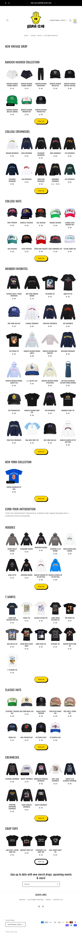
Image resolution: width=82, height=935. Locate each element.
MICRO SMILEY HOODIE (12, 550)
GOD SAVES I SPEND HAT (70, 712)
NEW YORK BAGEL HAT (27, 711)
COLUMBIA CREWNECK (12, 180)
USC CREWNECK (68, 323)
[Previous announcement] (27, 3)
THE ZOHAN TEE (14, 351)
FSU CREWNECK (70, 153)
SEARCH (22, 899)
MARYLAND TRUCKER (41, 249)
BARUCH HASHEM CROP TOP (32, 411)
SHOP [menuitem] (26, 35)
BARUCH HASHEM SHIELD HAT (55, 85)
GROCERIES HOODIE (41, 548)
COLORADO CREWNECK (41, 154)
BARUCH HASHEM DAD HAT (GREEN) (12, 111)
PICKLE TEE (26, 618)
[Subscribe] (57, 884)
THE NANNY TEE (70, 618)
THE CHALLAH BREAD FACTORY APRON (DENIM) (68, 382)
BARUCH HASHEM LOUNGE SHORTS (12, 85)
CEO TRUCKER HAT (14, 411)
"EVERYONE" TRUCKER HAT (12, 712)
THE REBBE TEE (50, 294)
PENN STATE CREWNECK (14, 440)
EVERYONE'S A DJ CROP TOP (41, 851)
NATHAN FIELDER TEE (40, 618)
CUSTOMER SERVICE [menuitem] (50, 35)
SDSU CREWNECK (55, 153)
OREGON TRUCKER (55, 223)
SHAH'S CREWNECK (41, 805)
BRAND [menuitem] (33, 35)
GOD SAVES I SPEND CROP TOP (12, 851)
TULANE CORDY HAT (70, 249)
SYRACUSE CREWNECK (50, 323)
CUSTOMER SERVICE (36, 899)
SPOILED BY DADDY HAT (55, 712)
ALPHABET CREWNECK (12, 779)
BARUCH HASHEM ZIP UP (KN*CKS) (68, 441)
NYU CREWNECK (50, 411)
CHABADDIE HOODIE (26, 549)
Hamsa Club (13, 931)
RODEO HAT (12, 737)
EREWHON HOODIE (26, 575)
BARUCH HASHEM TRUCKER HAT (26, 111)
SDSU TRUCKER (12, 223)
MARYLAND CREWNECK (40, 180)
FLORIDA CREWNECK (32, 323)
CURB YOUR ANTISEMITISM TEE (12, 619)
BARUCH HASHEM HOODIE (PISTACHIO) (50, 382)
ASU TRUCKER (41, 223)
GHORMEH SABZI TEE (67, 411)
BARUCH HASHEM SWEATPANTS (41, 85)
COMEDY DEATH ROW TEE (69, 645)
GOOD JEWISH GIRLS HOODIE (69, 550)
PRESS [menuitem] (39, 35)
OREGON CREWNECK (12, 153)
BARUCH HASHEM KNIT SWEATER (50, 352)
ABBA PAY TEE (68, 294)
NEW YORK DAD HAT (14, 323)
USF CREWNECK (70, 179)
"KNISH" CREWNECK (26, 779)
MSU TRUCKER (12, 249)
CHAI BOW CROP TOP (32, 440)
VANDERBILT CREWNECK (55, 180)
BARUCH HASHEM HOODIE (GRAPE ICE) (14, 382)
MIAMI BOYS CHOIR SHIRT (26, 645)
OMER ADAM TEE (41, 644)
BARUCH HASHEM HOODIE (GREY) (32, 352)
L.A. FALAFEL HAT (32, 381)
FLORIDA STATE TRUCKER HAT (70, 224)
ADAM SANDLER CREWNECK (27, 806)
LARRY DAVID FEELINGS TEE (55, 619)
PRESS (48, 899)
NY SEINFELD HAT (41, 737)
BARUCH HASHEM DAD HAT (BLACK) (69, 85)
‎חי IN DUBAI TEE (12, 670)
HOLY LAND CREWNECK (55, 780)
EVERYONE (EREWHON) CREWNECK (12, 807)
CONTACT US (58, 899)
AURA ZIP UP (12, 575)
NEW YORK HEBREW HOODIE (32, 295)
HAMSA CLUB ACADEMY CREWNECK (69, 780)
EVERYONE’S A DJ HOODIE (55, 550)
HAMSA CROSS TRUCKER (41, 712)
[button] (7, 20)
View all (41, 121)
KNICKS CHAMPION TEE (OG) (14, 488)
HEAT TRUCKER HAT (26, 737)
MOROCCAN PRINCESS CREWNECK (41, 780)
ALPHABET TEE (55, 644)
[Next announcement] (55, 3)
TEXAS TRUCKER (27, 249)
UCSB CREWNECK (26, 153)
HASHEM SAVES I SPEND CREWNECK (14, 295)
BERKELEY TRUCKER (26, 223)
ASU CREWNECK (27, 179)
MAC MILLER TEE (12, 644)
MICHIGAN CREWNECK (68, 351)
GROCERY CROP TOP (26, 850)
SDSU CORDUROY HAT (55, 249)
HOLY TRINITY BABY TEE (55, 851)
